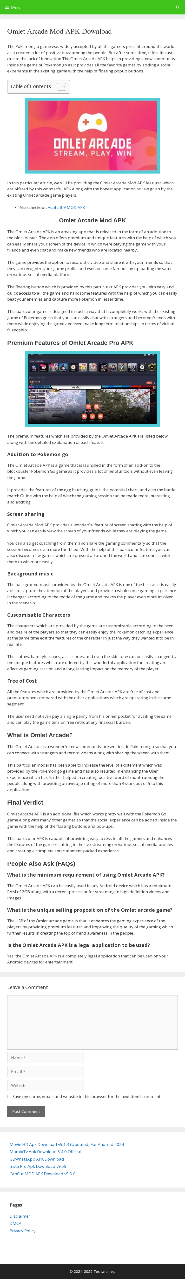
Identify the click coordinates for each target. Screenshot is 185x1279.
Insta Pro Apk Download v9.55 (38, 1166)
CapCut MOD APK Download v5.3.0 (42, 1173)
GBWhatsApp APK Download (37, 1159)
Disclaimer (20, 1216)
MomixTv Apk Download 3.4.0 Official (45, 1151)
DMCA (15, 1223)
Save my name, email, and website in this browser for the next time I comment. (87, 1096)
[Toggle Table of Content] (59, 87)
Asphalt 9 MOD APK (66, 207)
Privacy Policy (23, 1231)
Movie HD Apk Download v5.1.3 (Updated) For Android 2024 (67, 1144)
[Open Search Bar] (178, 7)
